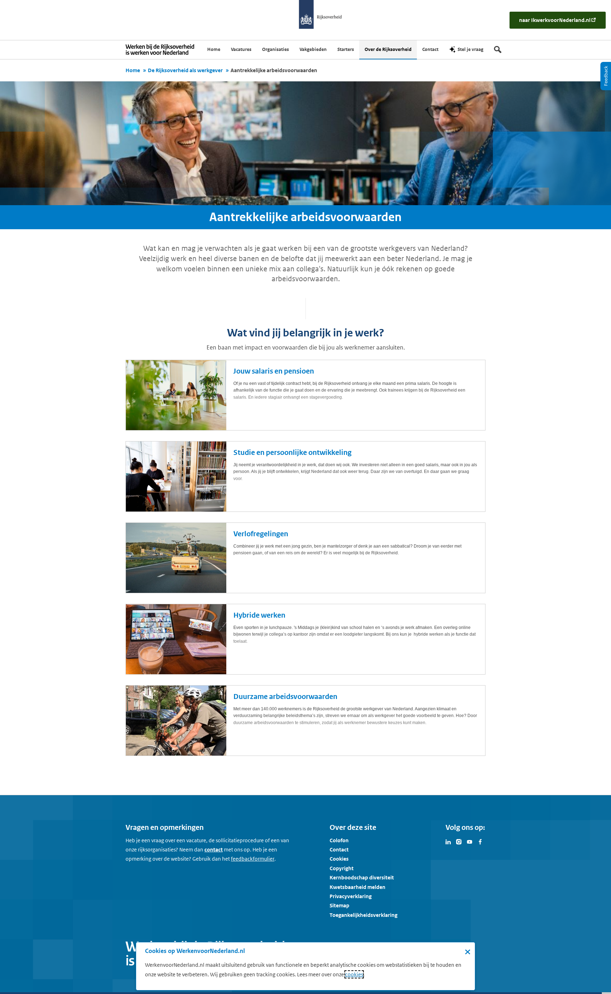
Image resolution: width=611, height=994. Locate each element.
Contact (339, 849)
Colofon (339, 840)
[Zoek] (498, 49)
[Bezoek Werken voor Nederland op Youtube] (469, 841)
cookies (354, 974)
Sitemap (339, 905)
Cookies (339, 858)
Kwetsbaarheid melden (357, 887)
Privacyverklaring (351, 896)
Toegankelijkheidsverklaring (363, 915)
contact (213, 849)
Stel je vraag (470, 49)
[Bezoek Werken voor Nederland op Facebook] (480, 841)
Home (133, 70)
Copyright (342, 868)
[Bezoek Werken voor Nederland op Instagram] (459, 841)
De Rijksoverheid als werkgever (185, 70)
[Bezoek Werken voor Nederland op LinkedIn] (448, 841)
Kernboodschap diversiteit (362, 877)
